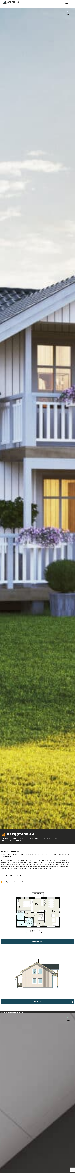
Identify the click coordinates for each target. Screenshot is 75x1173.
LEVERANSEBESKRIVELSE (12, 875)
